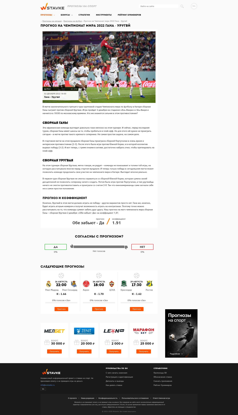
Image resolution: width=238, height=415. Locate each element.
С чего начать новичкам (116, 373)
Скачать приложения (163, 381)
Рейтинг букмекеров (163, 385)
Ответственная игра (161, 398)
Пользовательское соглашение (135, 398)
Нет (142, 247)
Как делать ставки (114, 385)
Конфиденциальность (107, 398)
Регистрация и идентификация (119, 377)
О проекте (72, 398)
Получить (54, 351)
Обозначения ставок (163, 377)
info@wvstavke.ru (47, 385)
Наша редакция (87, 398)
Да (56, 247)
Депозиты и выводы (115, 381)
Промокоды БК (160, 373)
